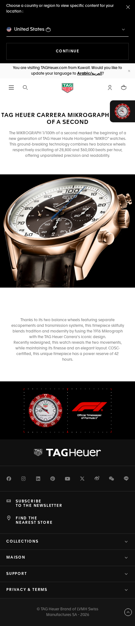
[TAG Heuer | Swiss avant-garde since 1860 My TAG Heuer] (67, 452)
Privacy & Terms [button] (26, 590)
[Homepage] (67, 87)
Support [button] (16, 574)
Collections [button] (22, 542)
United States (29, 29)
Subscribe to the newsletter (39, 504)
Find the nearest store (34, 521)
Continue (92, 51)
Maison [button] (15, 558)
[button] (110, 87)
